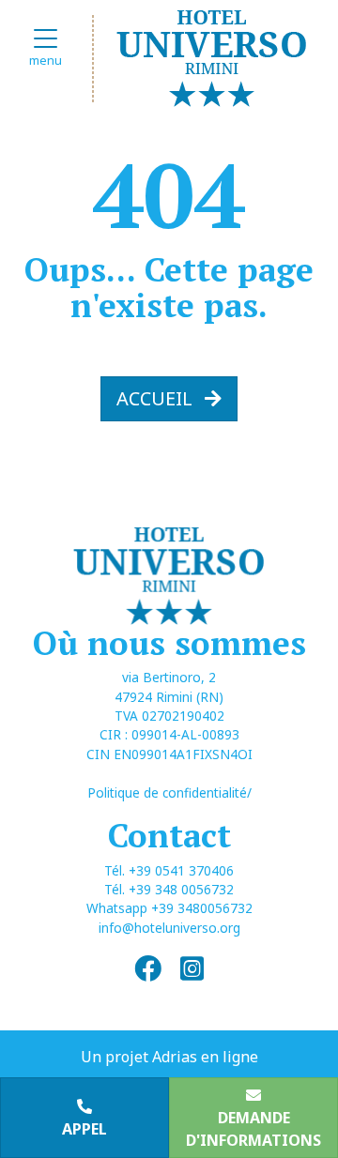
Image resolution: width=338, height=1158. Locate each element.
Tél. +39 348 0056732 (169, 889)
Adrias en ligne (205, 1056)
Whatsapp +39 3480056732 (169, 908)
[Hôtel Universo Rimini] (212, 55)
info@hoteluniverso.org (169, 928)
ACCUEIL (156, 398)
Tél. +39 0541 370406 (169, 870)
